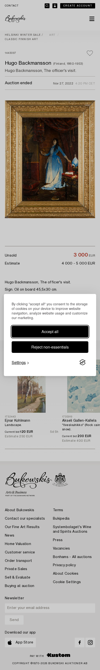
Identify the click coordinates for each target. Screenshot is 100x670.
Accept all (50, 331)
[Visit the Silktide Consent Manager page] (82, 362)
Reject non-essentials (50, 347)
